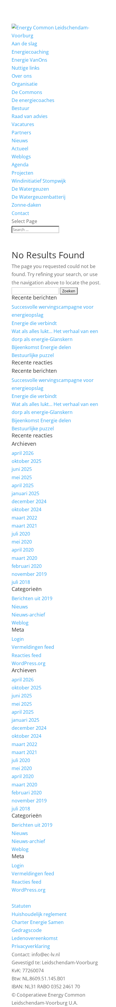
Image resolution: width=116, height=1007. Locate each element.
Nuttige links (26, 68)
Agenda (20, 164)
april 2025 (23, 485)
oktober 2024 (26, 509)
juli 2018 (21, 582)
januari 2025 (25, 493)
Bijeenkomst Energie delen (41, 347)
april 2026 (23, 453)
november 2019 (29, 574)
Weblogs (21, 156)
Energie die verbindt (34, 323)
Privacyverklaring (31, 946)
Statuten (21, 906)
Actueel (20, 148)
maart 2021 (24, 525)
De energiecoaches (33, 100)
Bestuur (20, 108)
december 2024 (29, 501)
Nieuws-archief (28, 614)
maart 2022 (24, 517)
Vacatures (23, 124)
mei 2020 (22, 541)
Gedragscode (27, 930)
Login (18, 639)
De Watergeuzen (30, 189)
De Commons (27, 92)
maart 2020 (24, 558)
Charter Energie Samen (38, 922)
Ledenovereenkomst (35, 938)
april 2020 (23, 549)
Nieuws (20, 606)
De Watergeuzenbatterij (38, 197)
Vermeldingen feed (33, 647)
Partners (21, 132)
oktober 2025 (26, 461)
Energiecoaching (30, 52)
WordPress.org (29, 663)
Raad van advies (30, 116)
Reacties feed (26, 655)
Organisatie (24, 84)
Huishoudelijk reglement (39, 914)
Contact (20, 213)
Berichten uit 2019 (32, 598)
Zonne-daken (26, 205)
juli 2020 (21, 533)
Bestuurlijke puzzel (33, 355)
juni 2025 (22, 469)
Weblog (20, 622)
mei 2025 (22, 477)
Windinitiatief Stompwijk (39, 181)
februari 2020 (27, 566)
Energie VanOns (29, 60)
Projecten (22, 173)
